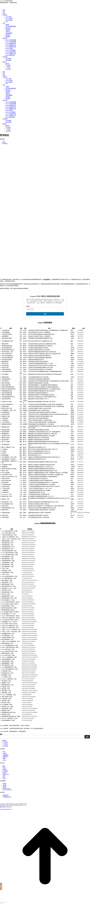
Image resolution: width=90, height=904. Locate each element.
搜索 (1, 734)
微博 (4, 758)
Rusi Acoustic (6, 774)
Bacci (4, 776)
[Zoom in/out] (4, 902)
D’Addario (5, 770)
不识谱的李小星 (7, 796)
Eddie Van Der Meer (7, 789)
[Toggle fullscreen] (3, 902)
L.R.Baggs (5, 771)
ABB (4, 775)
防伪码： (28, 306)
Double (4, 773)
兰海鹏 (4, 785)
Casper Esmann (6, 788)
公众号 (4, 760)
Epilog (4, 778)
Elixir (4, 766)
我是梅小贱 (5, 795)
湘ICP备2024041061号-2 (6, 806)
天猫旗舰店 (5, 755)
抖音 (4, 751)
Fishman (5, 769)
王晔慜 (4, 783)
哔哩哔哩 (5, 756)
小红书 (4, 753)
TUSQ (4, 768)
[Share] (2, 902)
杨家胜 (4, 787)
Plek (4, 765)
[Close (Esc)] (0, 902)
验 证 (45, 314)
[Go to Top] (45, 900)
